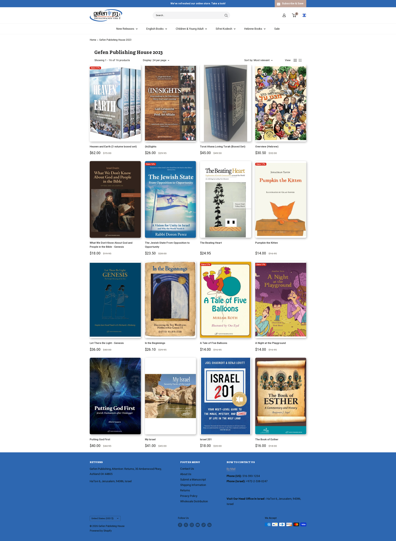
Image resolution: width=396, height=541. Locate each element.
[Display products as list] (300, 60)
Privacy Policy (188, 496)
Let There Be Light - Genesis (107, 343)
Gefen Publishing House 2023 (115, 40)
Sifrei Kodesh (224, 29)
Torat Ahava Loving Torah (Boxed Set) (222, 147)
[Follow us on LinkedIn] (209, 525)
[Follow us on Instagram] (192, 525)
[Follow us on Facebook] (180, 525)
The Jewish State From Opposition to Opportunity (167, 245)
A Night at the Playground (270, 343)
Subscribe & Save (292, 3)
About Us (185, 474)
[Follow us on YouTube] (198, 525)
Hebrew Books (253, 29)
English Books (155, 29)
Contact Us (187, 469)
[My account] (284, 15)
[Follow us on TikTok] (203, 525)
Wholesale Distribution (194, 501)
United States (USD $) (102, 518)
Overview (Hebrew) (266, 147)
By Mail (231, 469)
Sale (277, 29)
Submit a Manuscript (193, 480)
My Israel (150, 439)
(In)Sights (150, 147)
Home (93, 40)
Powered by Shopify (101, 531)
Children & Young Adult (190, 29)
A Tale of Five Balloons (213, 343)
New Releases (125, 29)
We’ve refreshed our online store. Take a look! (198, 3)
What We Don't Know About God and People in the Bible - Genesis (111, 245)
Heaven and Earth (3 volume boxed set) (113, 147)
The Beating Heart (211, 243)
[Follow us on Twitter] (186, 525)
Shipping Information (193, 485)
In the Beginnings (155, 343)
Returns (185, 490)
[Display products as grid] (295, 60)
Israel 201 (206, 439)
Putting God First (100, 439)
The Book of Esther (266, 439)
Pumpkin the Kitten (266, 243)
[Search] (226, 15)
